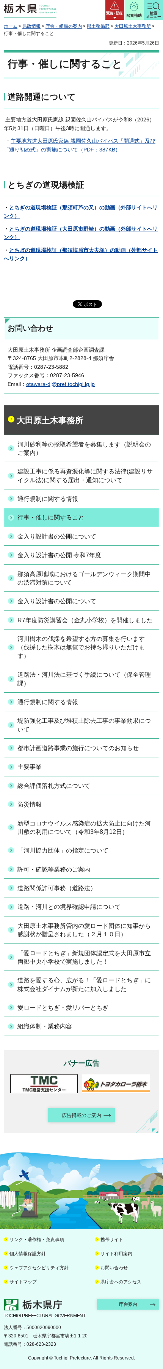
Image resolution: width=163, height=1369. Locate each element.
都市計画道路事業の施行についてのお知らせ (78, 748)
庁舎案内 (128, 1304)
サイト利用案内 (116, 1253)
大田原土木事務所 (132, 26)
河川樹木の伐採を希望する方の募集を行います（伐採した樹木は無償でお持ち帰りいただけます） (81, 647)
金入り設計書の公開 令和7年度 (59, 555)
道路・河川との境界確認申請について (69, 907)
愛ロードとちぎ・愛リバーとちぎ (62, 1007)
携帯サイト (111, 1239)
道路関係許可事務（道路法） (56, 888)
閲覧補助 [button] (134, 15)
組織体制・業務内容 (44, 1026)
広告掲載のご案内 (81, 1115)
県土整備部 (98, 26)
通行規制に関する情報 (47, 499)
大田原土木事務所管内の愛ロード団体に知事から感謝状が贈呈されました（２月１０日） (84, 930)
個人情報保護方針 (27, 1253)
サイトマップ (23, 1282)
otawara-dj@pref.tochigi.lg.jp (60, 384)
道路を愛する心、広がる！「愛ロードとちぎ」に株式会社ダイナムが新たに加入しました (84, 984)
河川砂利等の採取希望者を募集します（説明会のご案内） (84, 448)
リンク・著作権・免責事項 (36, 1239)
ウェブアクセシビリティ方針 (39, 1267)
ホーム (10, 26)
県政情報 (31, 26)
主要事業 (29, 766)
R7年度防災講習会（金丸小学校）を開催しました (85, 620)
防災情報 (29, 804)
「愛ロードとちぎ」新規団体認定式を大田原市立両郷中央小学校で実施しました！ (84, 957)
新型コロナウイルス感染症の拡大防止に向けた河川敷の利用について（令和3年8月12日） (84, 827)
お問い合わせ (114, 1267)
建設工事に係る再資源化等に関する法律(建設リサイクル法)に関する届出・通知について (85, 475)
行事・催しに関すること (50, 517)
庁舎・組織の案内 (63, 26)
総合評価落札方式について (53, 786)
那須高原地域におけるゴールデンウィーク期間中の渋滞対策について (84, 578)
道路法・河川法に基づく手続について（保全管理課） (84, 678)
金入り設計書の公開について (56, 536)
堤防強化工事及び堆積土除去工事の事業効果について (84, 724)
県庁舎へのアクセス (120, 1282)
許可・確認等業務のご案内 (53, 869)
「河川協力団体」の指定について (62, 850)
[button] (114, 10)
